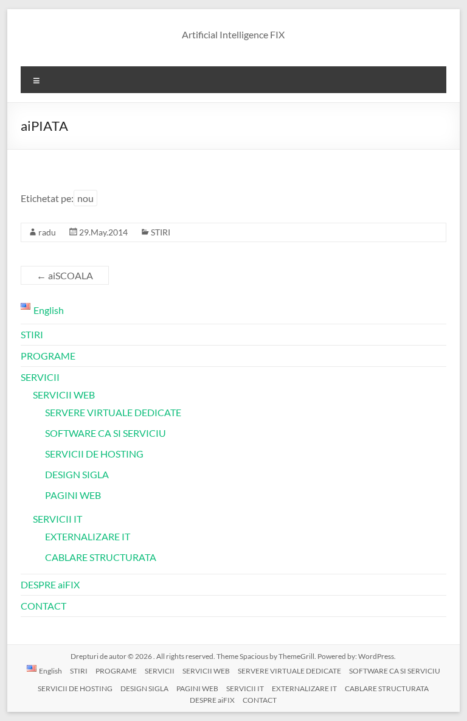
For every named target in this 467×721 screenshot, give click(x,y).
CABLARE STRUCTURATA (100, 557)
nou (85, 198)
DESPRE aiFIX (50, 584)
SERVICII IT (57, 518)
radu (47, 232)
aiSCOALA (64, 275)
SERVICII (40, 377)
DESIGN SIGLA (77, 474)
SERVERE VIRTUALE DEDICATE (113, 412)
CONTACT (43, 605)
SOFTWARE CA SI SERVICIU (105, 433)
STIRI (160, 232)
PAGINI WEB (73, 495)
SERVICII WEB (64, 394)
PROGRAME (48, 355)
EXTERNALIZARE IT (87, 536)
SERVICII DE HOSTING (94, 453)
